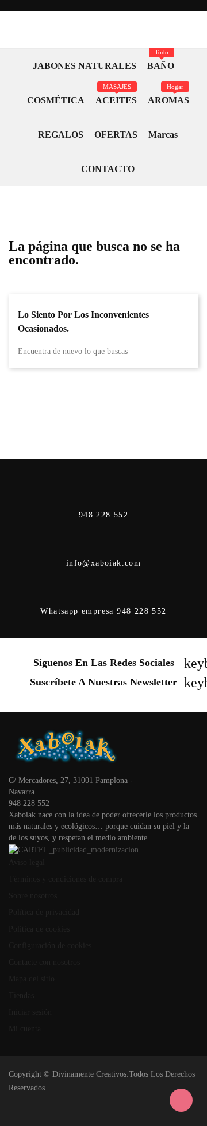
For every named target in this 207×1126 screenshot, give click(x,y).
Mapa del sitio (32, 979)
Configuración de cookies (50, 945)
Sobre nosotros (33, 895)
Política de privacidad (44, 912)
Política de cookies (39, 929)
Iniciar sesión (30, 1012)
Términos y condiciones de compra (65, 879)
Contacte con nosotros (44, 962)
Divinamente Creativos (89, 1074)
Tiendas (21, 995)
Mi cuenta (25, 1028)
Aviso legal (27, 862)
